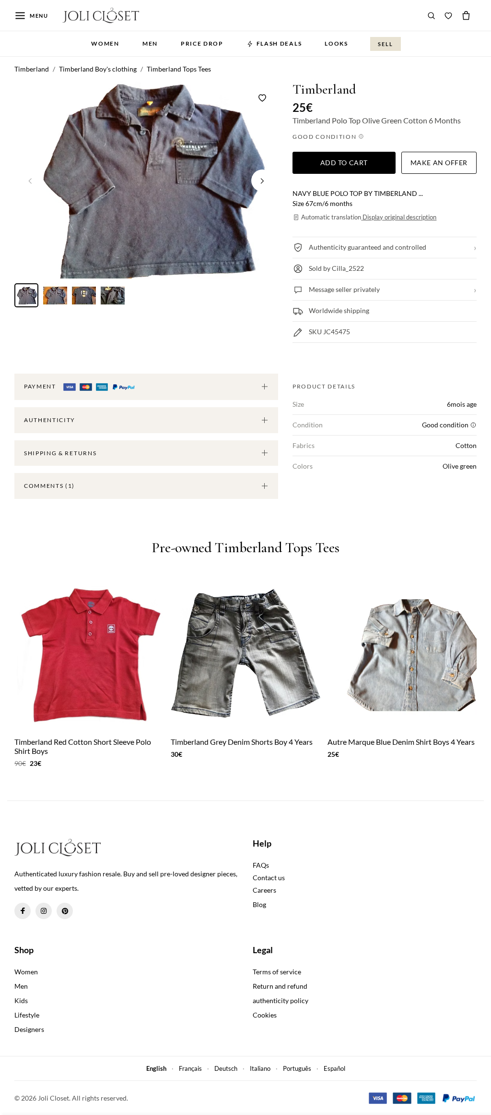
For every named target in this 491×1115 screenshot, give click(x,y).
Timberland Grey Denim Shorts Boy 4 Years (242, 741)
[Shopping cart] (466, 15)
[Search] (431, 15)
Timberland (324, 89)
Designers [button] (29, 1029)
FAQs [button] (261, 865)
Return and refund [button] (280, 986)
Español (334, 1068)
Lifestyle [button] (26, 1015)
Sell (385, 44)
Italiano (260, 1068)
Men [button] (150, 43)
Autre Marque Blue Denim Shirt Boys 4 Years (401, 741)
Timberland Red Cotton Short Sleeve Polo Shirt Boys (82, 746)
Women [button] (105, 43)
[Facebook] (22, 911)
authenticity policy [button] (280, 1000)
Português (297, 1068)
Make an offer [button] (439, 162)
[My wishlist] (448, 15)
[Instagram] (43, 911)
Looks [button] (336, 43)
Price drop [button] (202, 43)
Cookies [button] (265, 1015)
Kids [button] (21, 1000)
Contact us (269, 877)
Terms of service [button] (277, 972)
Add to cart (344, 162)
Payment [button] (41, 386)
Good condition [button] (325, 136)
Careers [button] (264, 890)
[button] (262, 181)
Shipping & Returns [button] (60, 453)
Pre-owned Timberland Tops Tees (245, 548)
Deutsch (225, 1068)
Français (190, 1068)
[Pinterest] (65, 911)
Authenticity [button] (49, 420)
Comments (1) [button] (49, 485)
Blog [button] (259, 904)
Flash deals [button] (279, 43)
